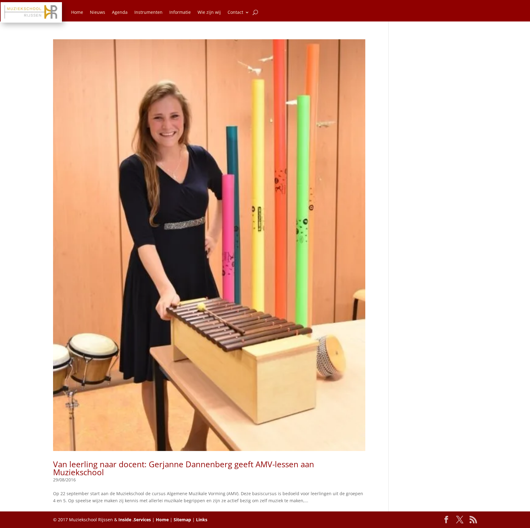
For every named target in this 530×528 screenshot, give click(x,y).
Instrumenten (148, 12)
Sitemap (182, 519)
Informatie (180, 12)
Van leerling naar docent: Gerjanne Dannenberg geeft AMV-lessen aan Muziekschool (183, 468)
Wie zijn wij (209, 12)
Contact (235, 12)
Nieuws (97, 12)
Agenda (120, 12)
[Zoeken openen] (255, 12)
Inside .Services (134, 519)
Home (77, 12)
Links (201, 519)
